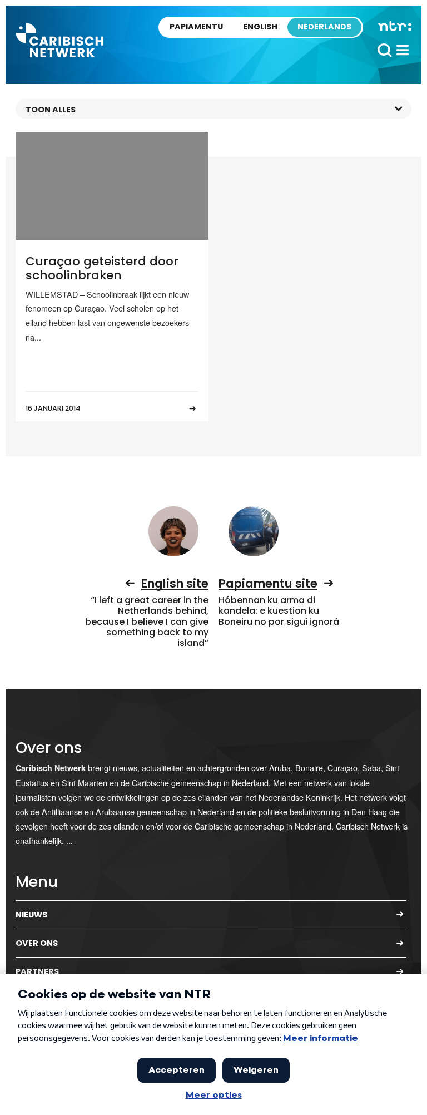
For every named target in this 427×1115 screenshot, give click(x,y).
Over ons (37, 943)
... (69, 840)
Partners (37, 971)
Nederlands (324, 26)
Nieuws (31, 914)
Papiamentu (196, 26)
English (260, 26)
